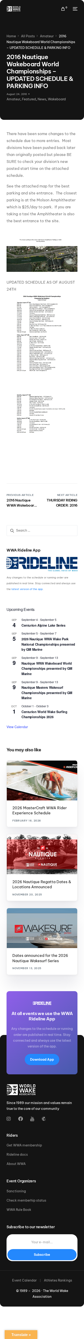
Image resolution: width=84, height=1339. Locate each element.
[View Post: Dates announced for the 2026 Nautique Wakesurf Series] (42, 928)
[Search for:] (42, 530)
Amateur (13, 99)
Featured (29, 99)
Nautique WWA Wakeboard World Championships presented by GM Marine (46, 668)
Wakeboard (57, 99)
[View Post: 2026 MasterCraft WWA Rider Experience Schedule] (42, 780)
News (42, 99)
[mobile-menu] (74, 9)
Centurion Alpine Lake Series (43, 625)
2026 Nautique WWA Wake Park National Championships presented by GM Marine (48, 644)
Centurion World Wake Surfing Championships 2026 (44, 714)
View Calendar (17, 726)
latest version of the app (27, 589)
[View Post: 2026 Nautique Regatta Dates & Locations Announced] (42, 854)
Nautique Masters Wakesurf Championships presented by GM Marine (46, 692)
